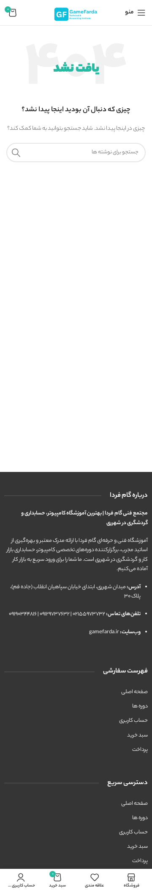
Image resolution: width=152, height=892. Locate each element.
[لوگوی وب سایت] (76, 12)
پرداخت (140, 749)
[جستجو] (16, 152)
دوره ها (140, 706)
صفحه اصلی (134, 692)
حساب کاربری (133, 720)
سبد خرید (137, 735)
